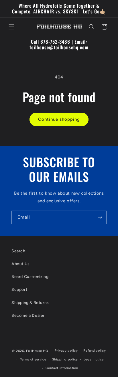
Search (18, 251)
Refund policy (94, 350)
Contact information (62, 368)
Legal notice (94, 359)
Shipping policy (65, 359)
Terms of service (33, 359)
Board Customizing (29, 276)
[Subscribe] (100, 217)
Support (19, 289)
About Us (20, 263)
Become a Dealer (28, 315)
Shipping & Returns (30, 302)
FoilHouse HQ (37, 351)
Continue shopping (59, 119)
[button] (11, 27)
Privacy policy (66, 350)
